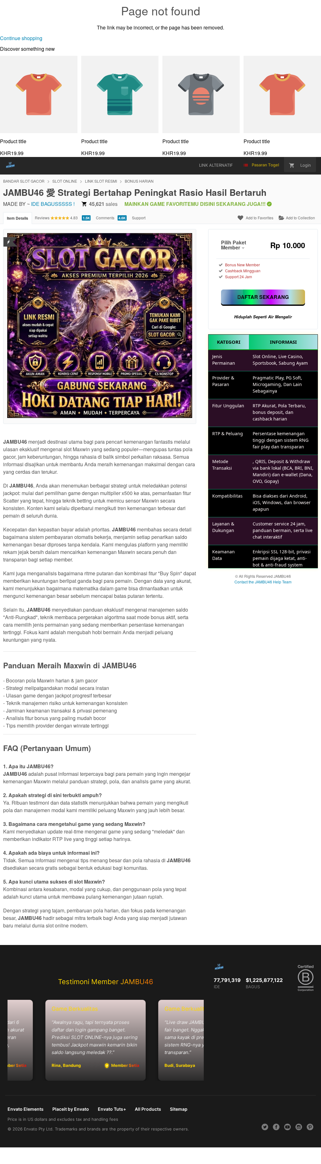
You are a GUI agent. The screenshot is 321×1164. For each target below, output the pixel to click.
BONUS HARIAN (139, 181)
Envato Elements (26, 1109)
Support (138, 217)
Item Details (17, 218)
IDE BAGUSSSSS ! (53, 203)
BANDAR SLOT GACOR (24, 181)
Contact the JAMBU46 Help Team (263, 581)
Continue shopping (21, 38)
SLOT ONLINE (64, 181)
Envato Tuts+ (112, 1109)
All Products (148, 1109)
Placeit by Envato (70, 1109)
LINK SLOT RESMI (101, 181)
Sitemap (178, 1109)
